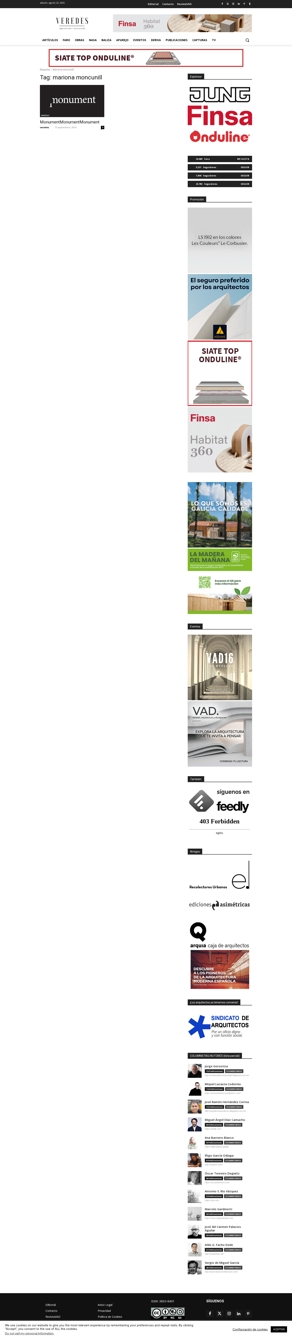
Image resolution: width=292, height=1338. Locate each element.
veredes (44, 127)
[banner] (220, 734)
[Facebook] (222, 4)
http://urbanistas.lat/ (214, 1254)
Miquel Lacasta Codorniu (223, 1084)
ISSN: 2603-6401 (162, 1301)
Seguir (245, 167)
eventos (45, 115)
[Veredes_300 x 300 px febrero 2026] (220, 515)
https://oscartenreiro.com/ (217, 1182)
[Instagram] (233, 4)
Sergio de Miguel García (222, 1263)
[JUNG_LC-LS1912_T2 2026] (220, 240)
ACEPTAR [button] (279, 1329)
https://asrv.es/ (212, 1200)
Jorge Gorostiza (216, 1066)
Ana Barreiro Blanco (219, 1138)
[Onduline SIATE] (220, 373)
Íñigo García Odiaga (219, 1155)
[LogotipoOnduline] (220, 136)
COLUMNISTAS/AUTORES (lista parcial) (215, 1055)
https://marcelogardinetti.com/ (219, 1218)
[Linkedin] (239, 4)
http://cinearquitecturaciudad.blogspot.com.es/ (227, 1075)
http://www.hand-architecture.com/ (221, 1272)
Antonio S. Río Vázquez (221, 1191)
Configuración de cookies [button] (250, 1329)
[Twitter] (227, 4)
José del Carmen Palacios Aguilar (223, 1228)
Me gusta (243, 158)
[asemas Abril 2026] (220, 307)
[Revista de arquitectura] (71, 24)
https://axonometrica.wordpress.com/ (223, 1093)
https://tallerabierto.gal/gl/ (217, 1146)
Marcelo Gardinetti (218, 1209)
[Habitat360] (220, 440)
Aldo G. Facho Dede (219, 1245)
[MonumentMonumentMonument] (72, 101)
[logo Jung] (220, 95)
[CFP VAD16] (220, 667)
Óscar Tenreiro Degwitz (222, 1173)
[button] (247, 40)
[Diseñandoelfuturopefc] (220, 581)
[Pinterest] (244, 4)
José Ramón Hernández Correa (227, 1102)
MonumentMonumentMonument (70, 122)
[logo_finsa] (220, 115)
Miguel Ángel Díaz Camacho (225, 1120)
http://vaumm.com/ (214, 1164)
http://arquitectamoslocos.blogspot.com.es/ (225, 1111)
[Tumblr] (250, 4)
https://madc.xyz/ (213, 1129)
